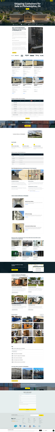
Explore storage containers (15, 292)
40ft (22, 421)
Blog (39, 419)
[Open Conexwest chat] (53, 430)
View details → (25, 73)
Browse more (27, 118)
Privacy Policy (40, 423)
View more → (42, 314)
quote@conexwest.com (37, 191)
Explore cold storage (31, 309)
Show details (46, 430)
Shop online (14, 52)
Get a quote (27, 409)
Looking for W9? (40, 421)
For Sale (23, 419)
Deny (43, 430)
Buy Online (27, 388)
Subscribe (41, 415)
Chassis (28, 421)
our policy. (29, 411)
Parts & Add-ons (29, 422)
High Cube (23, 422)
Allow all (40, 430)
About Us (34, 419)
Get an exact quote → (14, 351)
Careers (34, 421)
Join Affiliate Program (40, 422)
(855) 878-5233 (32, 191)
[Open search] (41, 0)
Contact (34, 422)
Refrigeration (29, 419)
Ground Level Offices (24, 423)
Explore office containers (14, 309)
